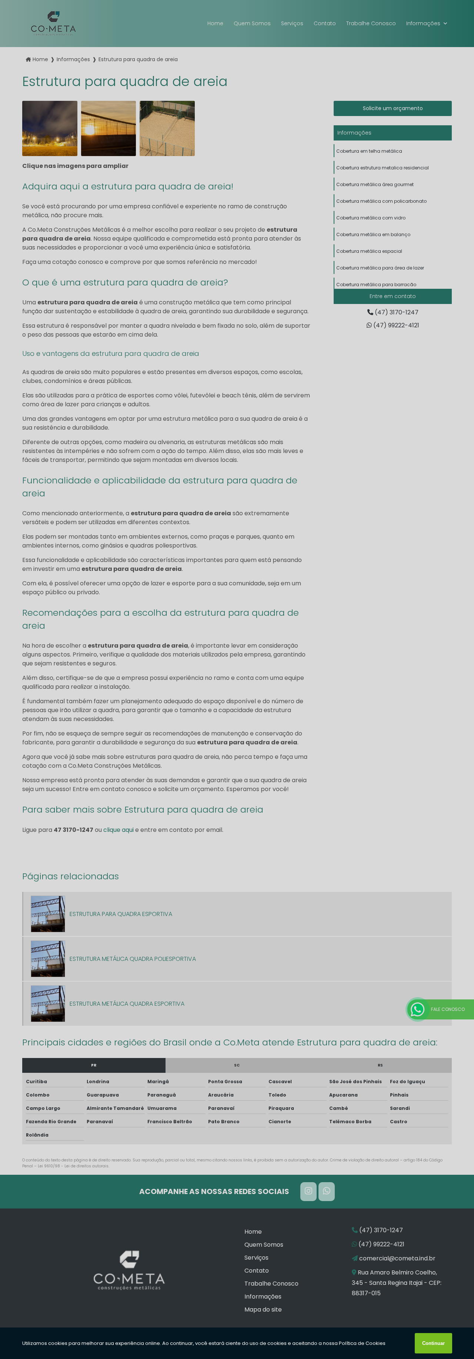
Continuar (433, 1343)
